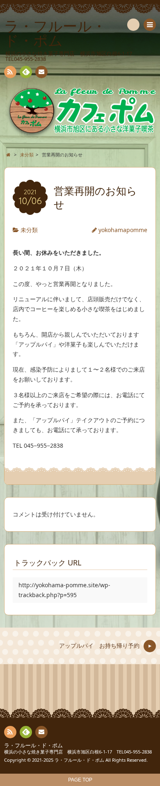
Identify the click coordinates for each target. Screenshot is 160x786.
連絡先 (41, 72)
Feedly (26, 72)
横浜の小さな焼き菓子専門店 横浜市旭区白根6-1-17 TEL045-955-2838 (78, 752)
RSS (10, 72)
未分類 (29, 230)
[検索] (133, 25)
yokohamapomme (122, 230)
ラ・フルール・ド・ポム (33, 745)
